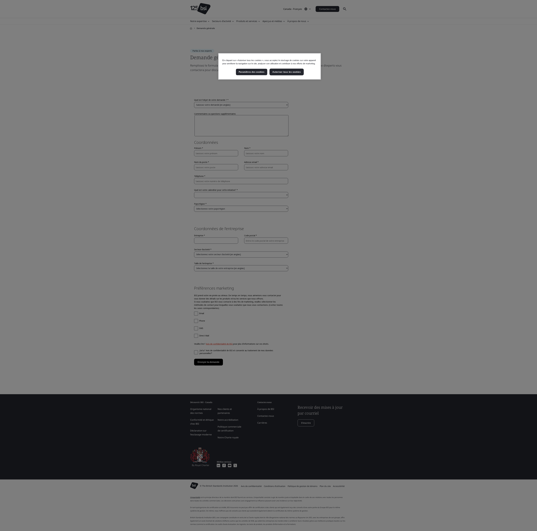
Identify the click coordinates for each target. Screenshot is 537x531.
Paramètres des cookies (251, 72)
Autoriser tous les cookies (286, 72)
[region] (269, 66)
